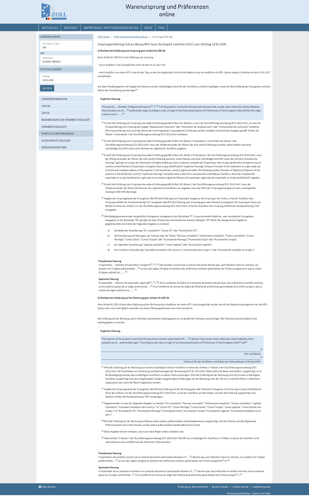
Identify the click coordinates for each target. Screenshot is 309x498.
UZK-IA (45, 112)
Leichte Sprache (240, 486)
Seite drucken (48, 486)
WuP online (103, 36)
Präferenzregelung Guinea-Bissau (131, 36)
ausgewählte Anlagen (55, 140)
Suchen (47, 88)
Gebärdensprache (261, 486)
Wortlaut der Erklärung (57, 133)
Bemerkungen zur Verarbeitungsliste (65, 119)
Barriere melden (220, 486)
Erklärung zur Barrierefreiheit (193, 486)
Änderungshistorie (54, 147)
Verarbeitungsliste (54, 126)
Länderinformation (54, 99)
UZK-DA (45, 106)
